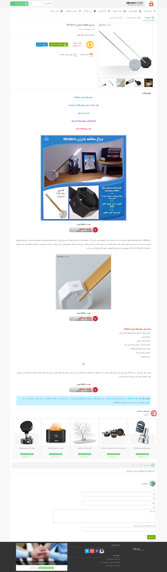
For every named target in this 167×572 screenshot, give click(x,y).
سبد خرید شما (19, 3)
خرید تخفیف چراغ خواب (35, 398)
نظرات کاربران (114, 18)
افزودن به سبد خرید (56, 44)
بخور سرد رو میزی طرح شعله (55, 448)
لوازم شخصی (133, 11)
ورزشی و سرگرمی (71, 11)
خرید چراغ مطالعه (98, 398)
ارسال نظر (151, 537)
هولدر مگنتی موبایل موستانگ (27, 448)
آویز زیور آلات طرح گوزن (84, 448)
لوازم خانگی (148, 11)
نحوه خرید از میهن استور (112, 565)
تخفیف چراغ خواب (50, 398)
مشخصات (147, 18)
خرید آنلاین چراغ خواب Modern (125, 402)
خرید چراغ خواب (63, 398)
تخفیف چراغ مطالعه (84, 398)
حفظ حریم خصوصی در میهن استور (110, 562)
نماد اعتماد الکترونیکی (113, 559)
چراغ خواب (73, 398)
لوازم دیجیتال (117, 11)
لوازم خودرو (102, 11)
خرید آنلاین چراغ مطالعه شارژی (116, 398)
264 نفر (39, 44)
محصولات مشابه (131, 18)
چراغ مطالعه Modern (135, 398)
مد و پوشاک (88, 11)
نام (155, 490)
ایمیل (154, 498)
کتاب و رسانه (54, 11)
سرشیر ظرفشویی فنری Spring (142, 448)
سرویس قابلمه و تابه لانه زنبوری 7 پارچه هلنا (113, 448)
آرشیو (146, 414)
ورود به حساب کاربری (46, 568)
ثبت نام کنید (33, 568)
